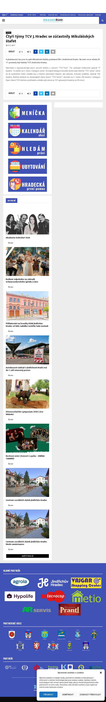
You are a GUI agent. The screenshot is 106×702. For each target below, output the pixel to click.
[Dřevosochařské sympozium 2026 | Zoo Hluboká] (27, 394)
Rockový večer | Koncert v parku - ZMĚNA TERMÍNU (25, 457)
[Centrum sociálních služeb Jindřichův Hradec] (27, 482)
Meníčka (43, 15)
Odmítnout (68, 694)
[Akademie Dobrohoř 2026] (27, 219)
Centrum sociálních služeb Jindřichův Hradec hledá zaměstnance (26, 543)
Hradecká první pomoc (68, 15)
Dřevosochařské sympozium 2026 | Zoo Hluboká (24, 413)
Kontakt (98, 15)
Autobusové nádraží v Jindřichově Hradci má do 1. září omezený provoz (26, 369)
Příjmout (48, 694)
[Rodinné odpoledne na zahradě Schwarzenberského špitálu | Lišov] (27, 261)
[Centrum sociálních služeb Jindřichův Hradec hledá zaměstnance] (27, 523)
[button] (101, 672)
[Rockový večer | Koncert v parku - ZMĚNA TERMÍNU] (27, 438)
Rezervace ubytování (85, 15)
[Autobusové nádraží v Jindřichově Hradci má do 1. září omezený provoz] (27, 349)
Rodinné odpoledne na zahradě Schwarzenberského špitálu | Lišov (22, 281)
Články (8, 32)
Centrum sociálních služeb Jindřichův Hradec (26, 500)
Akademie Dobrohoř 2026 (18, 237)
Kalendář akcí (53, 15)
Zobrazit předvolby (90, 694)
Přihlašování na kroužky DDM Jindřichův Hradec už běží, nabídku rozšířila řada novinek (27, 325)
